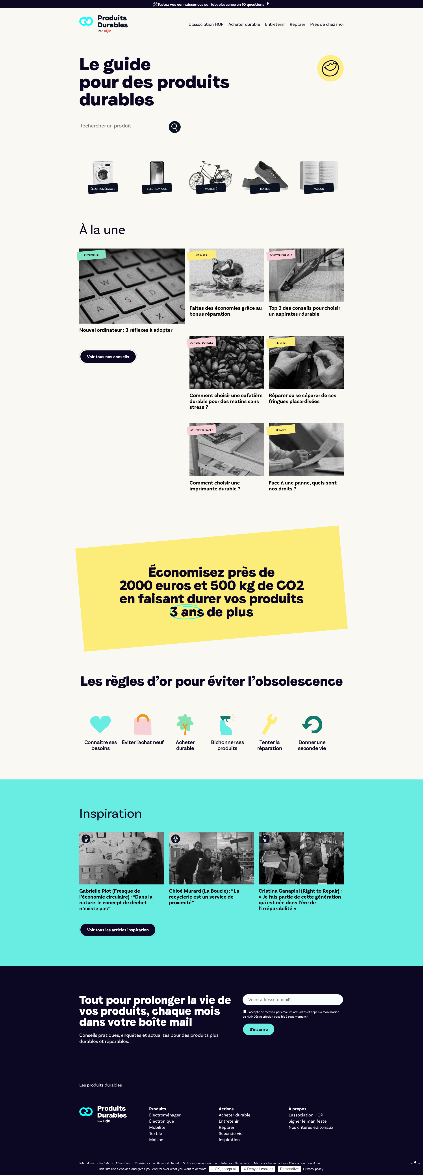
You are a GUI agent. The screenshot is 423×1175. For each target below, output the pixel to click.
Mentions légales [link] (96, 1163)
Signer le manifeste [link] (308, 1120)
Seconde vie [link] (231, 1133)
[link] (103, 24)
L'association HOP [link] (306, 1114)
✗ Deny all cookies (258, 1169)
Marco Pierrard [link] (235, 1163)
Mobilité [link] (157, 1127)
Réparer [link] (297, 24)
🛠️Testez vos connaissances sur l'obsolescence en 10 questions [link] (208, 4)
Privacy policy (313, 1169)
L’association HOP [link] (206, 24)
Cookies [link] (123, 1163)
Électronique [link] (161, 1120)
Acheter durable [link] (244, 24)
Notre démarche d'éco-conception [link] (287, 1163)
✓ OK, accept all (224, 1169)
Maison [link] (156, 1139)
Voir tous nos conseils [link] (108, 356)
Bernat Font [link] (168, 1163)
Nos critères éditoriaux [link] (311, 1127)
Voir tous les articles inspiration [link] (118, 929)
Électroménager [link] (165, 1114)
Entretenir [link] (275, 24)
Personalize (289, 1169)
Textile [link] (155, 1133)
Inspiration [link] (229, 1139)
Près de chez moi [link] (327, 24)
